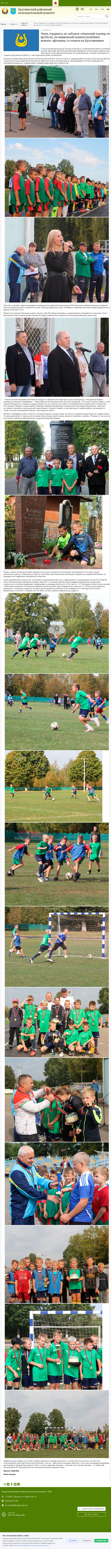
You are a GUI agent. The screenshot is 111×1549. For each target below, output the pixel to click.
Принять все (101, 1541)
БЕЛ (96, 9)
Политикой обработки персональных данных (31, 1545)
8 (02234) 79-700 (12, 1501)
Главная (3, 24)
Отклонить (87, 1541)
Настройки (73, 1541)
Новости (13, 24)
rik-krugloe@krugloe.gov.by (16, 1505)
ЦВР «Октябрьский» (16, 1515)
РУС (91, 9)
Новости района (24, 24)
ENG (102, 9)
